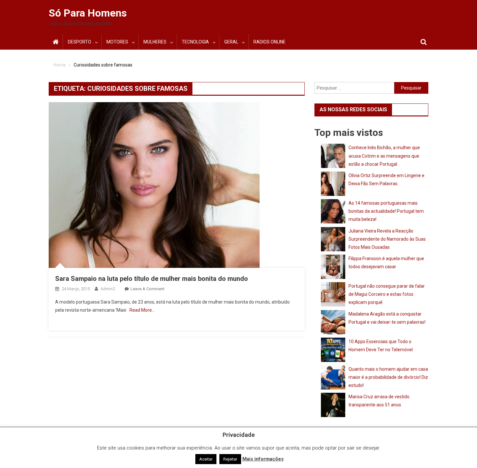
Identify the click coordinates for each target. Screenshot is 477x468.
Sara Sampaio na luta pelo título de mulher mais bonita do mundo (151, 278)
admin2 (108, 288)
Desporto (79, 41)
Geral (231, 41)
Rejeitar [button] (230, 459)
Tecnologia (195, 41)
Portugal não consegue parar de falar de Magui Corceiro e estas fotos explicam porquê (387, 294)
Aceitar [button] (206, 459)
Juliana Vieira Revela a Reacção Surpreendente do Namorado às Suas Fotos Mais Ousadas (387, 239)
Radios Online (269, 41)
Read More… (142, 310)
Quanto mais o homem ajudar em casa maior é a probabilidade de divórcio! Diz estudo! (388, 377)
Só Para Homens (88, 13)
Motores (117, 41)
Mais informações (263, 459)
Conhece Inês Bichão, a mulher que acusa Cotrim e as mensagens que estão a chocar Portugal (384, 155)
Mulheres (154, 41)
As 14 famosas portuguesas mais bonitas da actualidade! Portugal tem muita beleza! (386, 211)
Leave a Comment (147, 288)
